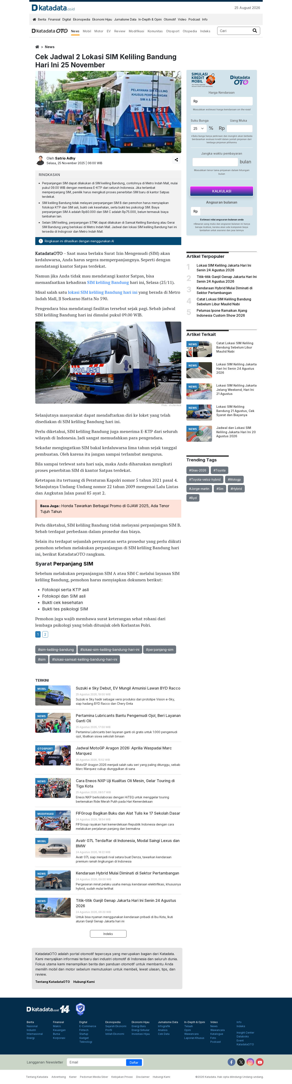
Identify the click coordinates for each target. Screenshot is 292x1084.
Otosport (172, 31)
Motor (98, 31)
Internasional (35, 1033)
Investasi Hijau (141, 1033)
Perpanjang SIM (73, 564)
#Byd (193, 498)
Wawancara (191, 1033)
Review (119, 31)
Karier (73, 1076)
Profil (108, 1030)
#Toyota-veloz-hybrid (205, 479)
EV (109, 31)
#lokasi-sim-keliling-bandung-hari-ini (109, 649)
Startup (83, 1033)
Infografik (164, 1026)
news (50, 47)
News (75, 31)
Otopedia (190, 31)
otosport (45, 748)
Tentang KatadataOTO (52, 982)
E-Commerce (87, 1026)
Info (205, 19)
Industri (31, 1030)
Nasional (32, 1026)
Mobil (87, 31)
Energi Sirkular (140, 1030)
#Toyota (220, 470)
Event (240, 1040)
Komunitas (155, 31)
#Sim (220, 488)
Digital (66, 19)
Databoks (243, 1036)
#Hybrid (236, 488)
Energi (31, 1038)
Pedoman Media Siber (94, 1076)
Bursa (56, 1033)
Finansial (54, 19)
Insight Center (245, 1032)
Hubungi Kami (84, 982)
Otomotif (170, 19)
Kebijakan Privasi (122, 1076)
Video (182, 19)
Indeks (205, 31)
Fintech (83, 1030)
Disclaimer (142, 1076)
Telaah (188, 1026)
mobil (41, 688)
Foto (213, 1038)
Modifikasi (136, 31)
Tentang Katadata (37, 1076)
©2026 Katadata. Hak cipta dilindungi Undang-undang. (229, 1076)
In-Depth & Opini (150, 19)
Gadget (84, 1038)
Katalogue (216, 1033)
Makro (57, 1026)
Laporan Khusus (194, 1038)
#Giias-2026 (197, 470)
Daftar (134, 1062)
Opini (187, 1030)
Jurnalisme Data (125, 19)
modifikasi (45, 813)
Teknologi (85, 1041)
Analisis (163, 1030)
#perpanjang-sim (159, 649)
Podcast (194, 19)
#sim (42, 659)
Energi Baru (139, 1026)
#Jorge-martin (199, 488)
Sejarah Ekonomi (115, 1026)
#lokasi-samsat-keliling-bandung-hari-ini (84, 659)
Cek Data (164, 1033)
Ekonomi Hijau (102, 19)
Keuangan (59, 1030)
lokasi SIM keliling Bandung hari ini (102, 292)
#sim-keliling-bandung (56, 649)
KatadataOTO (245, 1044)
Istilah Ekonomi (114, 1033)
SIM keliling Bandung (108, 282)
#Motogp (234, 479)
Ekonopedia (81, 19)
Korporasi (59, 1038)
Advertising (59, 1076)
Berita (42, 19)
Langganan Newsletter (45, 1062)
